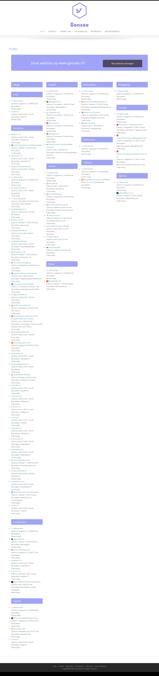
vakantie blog (89, 123)
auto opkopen (20, 198)
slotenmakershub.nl (19, 364)
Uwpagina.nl (54, 134)
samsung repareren (22, 343)
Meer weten (54, 237)
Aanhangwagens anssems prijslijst (28, 145)
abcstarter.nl (16, 156)
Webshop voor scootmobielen (26, 492)
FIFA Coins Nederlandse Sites (26, 618)
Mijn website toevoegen (122, 63)
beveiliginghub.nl (18, 209)
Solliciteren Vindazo (22, 374)
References (96, 31)
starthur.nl (16, 407)
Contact (52, 31)
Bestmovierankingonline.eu (95, 102)
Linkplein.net (54, 112)
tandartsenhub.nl (18, 471)
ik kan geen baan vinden (23, 284)
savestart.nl (16, 560)
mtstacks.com (19, 629)
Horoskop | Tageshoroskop (130, 124)
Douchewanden (55, 194)
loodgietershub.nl (19, 294)
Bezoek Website (112, 31)
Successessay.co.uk (22, 460)
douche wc (53, 183)
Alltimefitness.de (126, 193)
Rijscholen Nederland (20, 332)
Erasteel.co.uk (19, 252)
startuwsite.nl (17, 449)
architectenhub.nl (19, 188)
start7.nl (15, 111)
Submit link (65, 31)
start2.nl (15, 639)
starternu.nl (16, 396)
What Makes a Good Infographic (27, 582)
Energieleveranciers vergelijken (97, 179)
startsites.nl (16, 428)
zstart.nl (15, 505)
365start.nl (15, 134)
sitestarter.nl (17, 353)
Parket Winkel (54, 247)
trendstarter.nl (17, 481)
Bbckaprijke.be (55, 281)
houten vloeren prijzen (58, 205)
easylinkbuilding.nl (19, 241)
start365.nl (15, 385)
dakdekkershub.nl (18, 230)
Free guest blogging (22, 262)
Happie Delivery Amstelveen (25, 273)
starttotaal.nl (17, 439)
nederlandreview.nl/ (22, 305)
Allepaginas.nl (55, 102)
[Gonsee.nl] (79, 14)
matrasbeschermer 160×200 (57, 226)
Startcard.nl (54, 123)
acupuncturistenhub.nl (21, 166)
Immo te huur (54, 215)
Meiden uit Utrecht (92, 112)
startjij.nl (15, 417)
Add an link (18, 101)
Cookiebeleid (81, 31)
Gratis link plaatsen (22, 550)
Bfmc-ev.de (18, 220)
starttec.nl (15, 571)
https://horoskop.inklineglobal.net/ (132, 138)
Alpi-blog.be (19, 539)
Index (42, 31)
